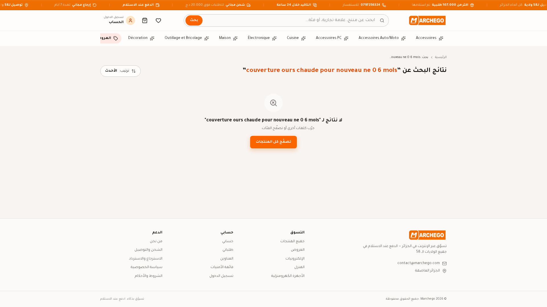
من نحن (156, 242)
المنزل (299, 267)
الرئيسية (441, 57)
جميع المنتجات (292, 242)
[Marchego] (427, 20)
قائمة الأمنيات (222, 267)
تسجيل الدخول (221, 276)
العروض (298, 250)
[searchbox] (286, 20)
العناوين (226, 259)
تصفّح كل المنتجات (273, 142)
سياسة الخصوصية (146, 267)
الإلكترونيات (295, 259)
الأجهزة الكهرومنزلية (288, 276)
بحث (194, 20)
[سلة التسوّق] (144, 20)
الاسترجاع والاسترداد (145, 259)
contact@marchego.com (418, 263)
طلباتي (228, 250)
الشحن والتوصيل (148, 250)
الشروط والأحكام (148, 276)
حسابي (227, 242)
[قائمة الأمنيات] (158, 20)
